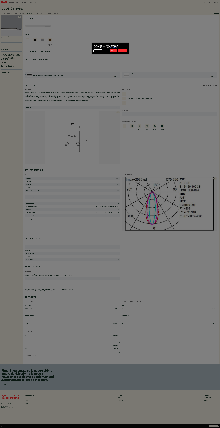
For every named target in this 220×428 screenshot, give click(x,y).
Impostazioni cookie (98, 50)
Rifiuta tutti (113, 50)
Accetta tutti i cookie (123, 50)
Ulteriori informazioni (113, 47)
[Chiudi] (127, 44)
